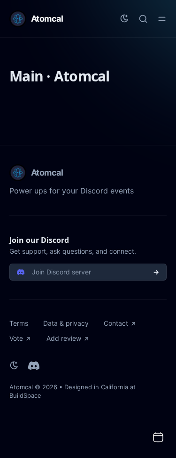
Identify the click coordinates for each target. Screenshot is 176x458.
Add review (63, 338)
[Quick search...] (143, 18)
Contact (116, 323)
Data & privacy (66, 323)
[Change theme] (124, 18)
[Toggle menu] (161, 18)
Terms (18, 323)
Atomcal (21, 387)
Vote (16, 338)
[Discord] (33, 365)
